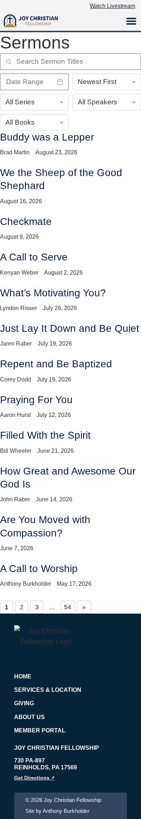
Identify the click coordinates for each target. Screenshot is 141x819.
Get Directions (34, 778)
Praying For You (36, 399)
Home (22, 676)
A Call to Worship (39, 568)
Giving (24, 703)
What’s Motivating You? (53, 292)
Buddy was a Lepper (47, 137)
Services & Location (47, 690)
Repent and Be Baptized (56, 363)
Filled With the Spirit (45, 435)
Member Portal (39, 730)
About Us (29, 717)
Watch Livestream (112, 6)
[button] (131, 21)
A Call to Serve (34, 257)
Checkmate (26, 221)
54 (67, 607)
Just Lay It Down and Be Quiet (69, 328)
